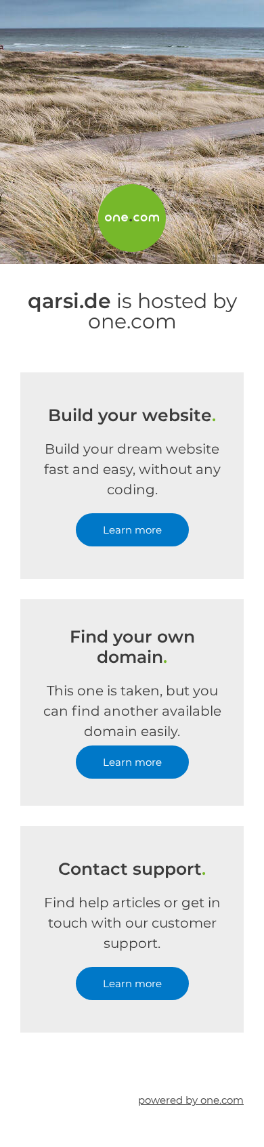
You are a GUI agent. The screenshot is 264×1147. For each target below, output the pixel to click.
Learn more (132, 529)
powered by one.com (191, 1100)
